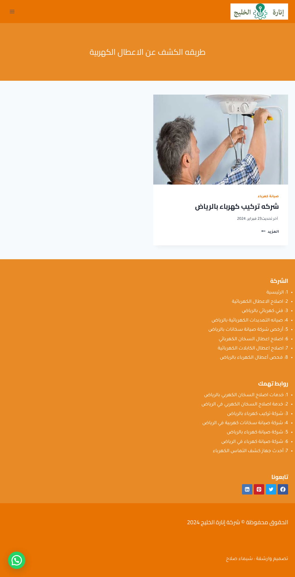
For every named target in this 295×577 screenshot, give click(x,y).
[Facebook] (283, 489)
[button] (16, 560)
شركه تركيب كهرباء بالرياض (237, 206)
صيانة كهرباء (268, 196)
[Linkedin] (247, 489)
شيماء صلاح (239, 559)
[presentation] (220, 140)
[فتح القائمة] (12, 11)
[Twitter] (271, 489)
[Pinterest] (259, 489)
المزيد (270, 232)
